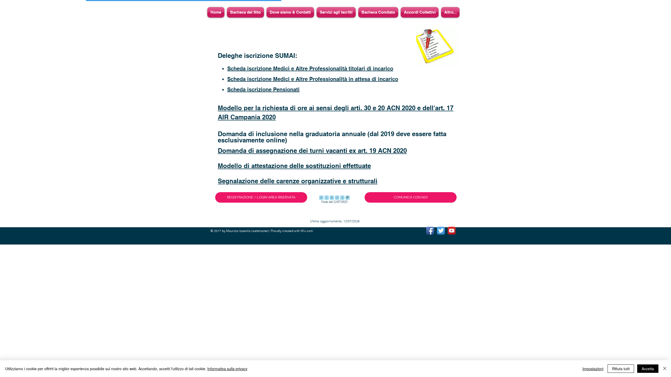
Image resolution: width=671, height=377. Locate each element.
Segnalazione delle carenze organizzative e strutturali (297, 181)
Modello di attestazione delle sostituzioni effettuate (294, 165)
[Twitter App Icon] (441, 231)
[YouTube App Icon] (452, 231)
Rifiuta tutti (621, 368)
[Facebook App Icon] (430, 231)
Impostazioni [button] (592, 368)
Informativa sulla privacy (227, 368)
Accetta (648, 368)
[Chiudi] (665, 368)
